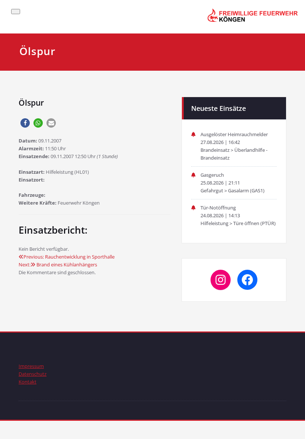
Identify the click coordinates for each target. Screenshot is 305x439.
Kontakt (27, 381)
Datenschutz (32, 374)
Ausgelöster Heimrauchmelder (234, 134)
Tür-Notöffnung (218, 207)
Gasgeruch (212, 175)
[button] (25, 123)
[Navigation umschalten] (15, 11)
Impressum (31, 366)
